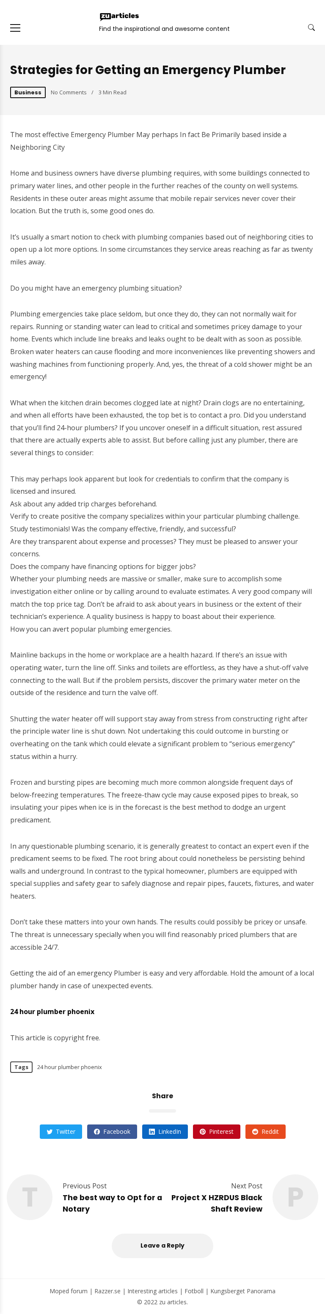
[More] (15, 28)
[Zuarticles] (120, 17)
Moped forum (69, 1291)
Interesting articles (152, 1291)
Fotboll (194, 1291)
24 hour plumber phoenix (69, 1067)
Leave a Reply (162, 1245)
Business (27, 92)
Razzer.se (107, 1291)
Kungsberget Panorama (242, 1291)
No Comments (69, 92)
